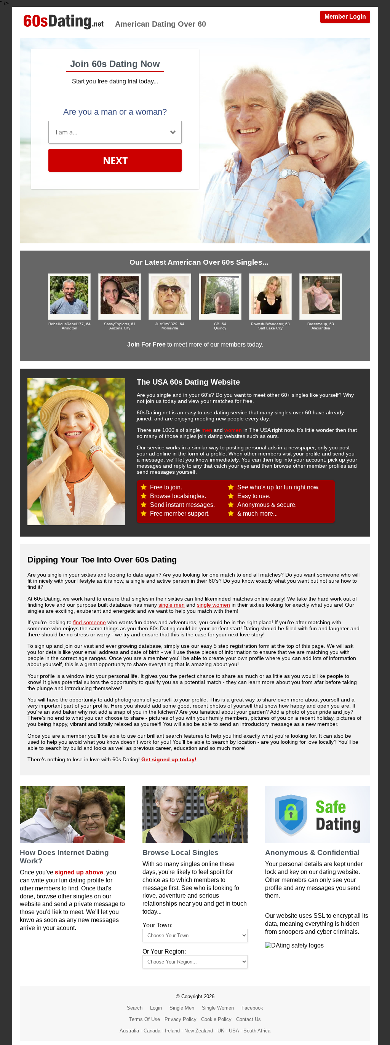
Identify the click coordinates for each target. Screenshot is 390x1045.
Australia (129, 1031)
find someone (89, 622)
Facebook (252, 1008)
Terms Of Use (144, 1019)
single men (171, 605)
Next (115, 160)
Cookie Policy (216, 1019)
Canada (152, 1031)
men (206, 430)
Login (156, 1008)
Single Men (181, 1008)
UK (220, 1031)
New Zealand (198, 1031)
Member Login (345, 16)
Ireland (172, 1031)
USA (234, 1031)
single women (213, 605)
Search (134, 1008)
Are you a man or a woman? (115, 112)
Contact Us (248, 1019)
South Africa (256, 1031)
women (233, 430)
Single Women (218, 1008)
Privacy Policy (181, 1019)
